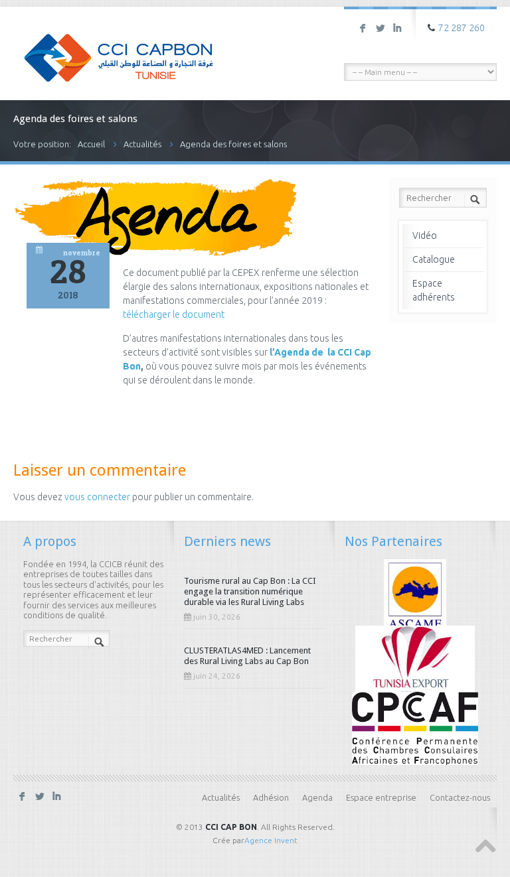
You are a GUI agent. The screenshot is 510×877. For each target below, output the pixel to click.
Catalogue (433, 259)
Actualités (142, 144)
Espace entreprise (381, 797)
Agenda (317, 797)
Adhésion (271, 797)
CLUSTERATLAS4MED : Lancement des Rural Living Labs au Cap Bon (247, 655)
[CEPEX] (415, 660)
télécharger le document (174, 314)
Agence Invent (271, 840)
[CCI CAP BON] (118, 48)
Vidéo (424, 235)
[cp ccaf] (415, 727)
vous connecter (97, 497)
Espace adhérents (433, 290)
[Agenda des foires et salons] (155, 252)
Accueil (91, 144)
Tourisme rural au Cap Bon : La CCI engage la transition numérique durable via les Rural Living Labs (250, 591)
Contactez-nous (460, 797)
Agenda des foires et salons (233, 144)
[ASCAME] (415, 594)
